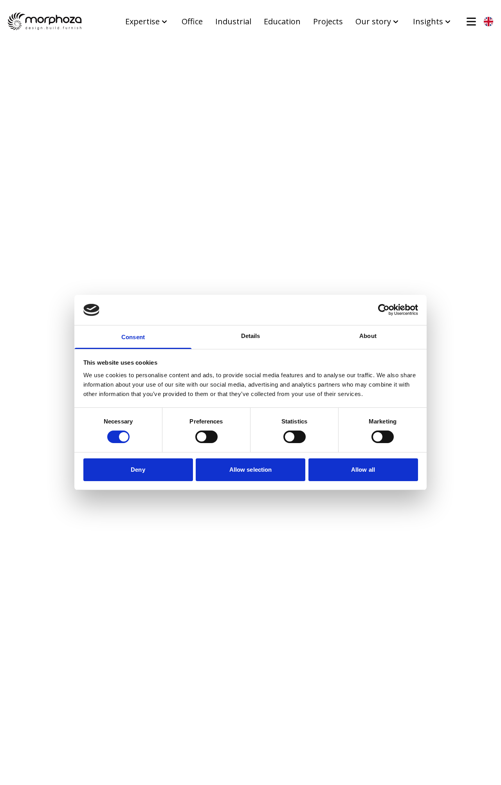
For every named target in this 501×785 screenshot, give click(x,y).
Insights (428, 21)
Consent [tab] (133, 337)
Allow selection (250, 469)
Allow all (363, 469)
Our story (373, 21)
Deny (138, 469)
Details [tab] (250, 336)
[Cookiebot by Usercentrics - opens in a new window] (384, 310)
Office (192, 21)
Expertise (142, 21)
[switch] (206, 437)
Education (282, 21)
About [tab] (368, 336)
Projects (328, 21)
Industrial (233, 21)
